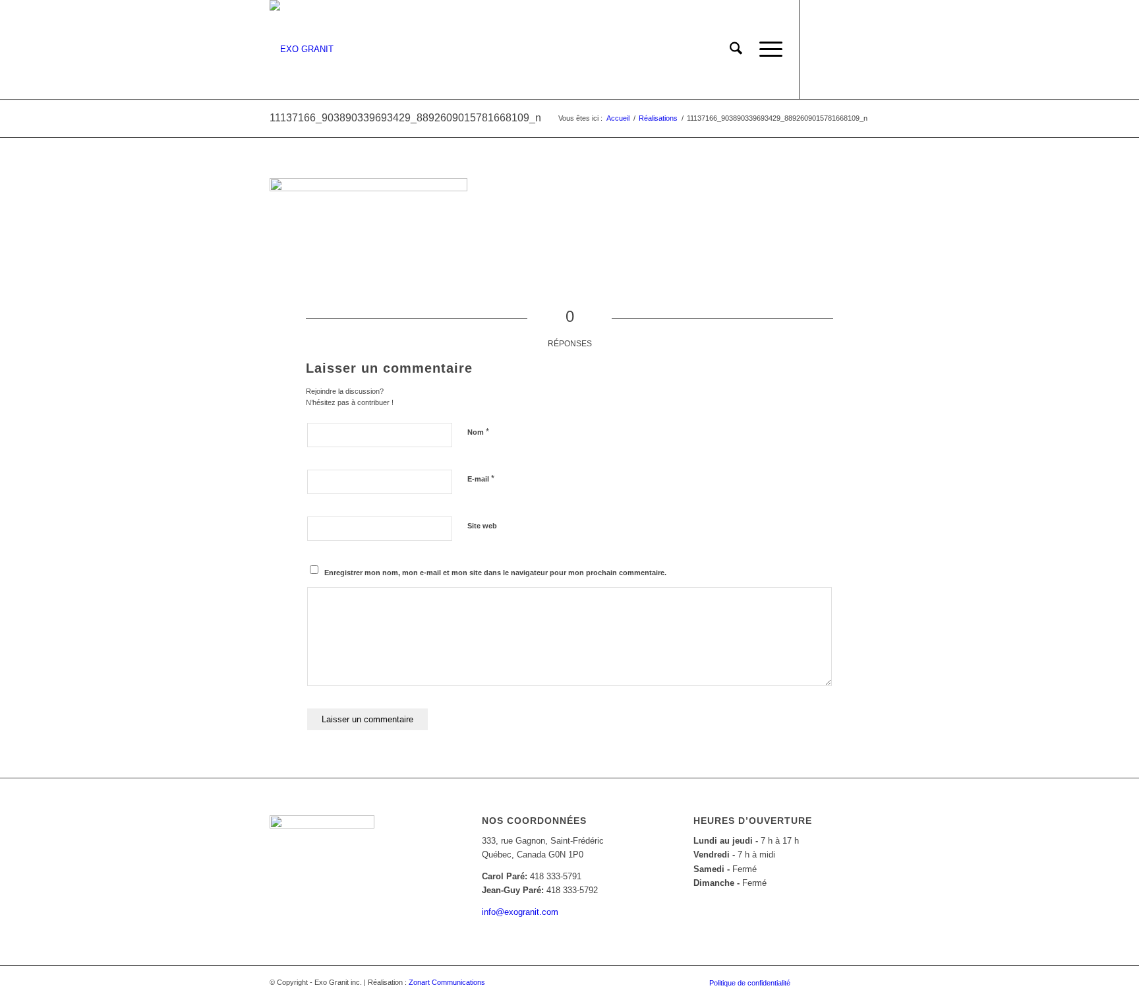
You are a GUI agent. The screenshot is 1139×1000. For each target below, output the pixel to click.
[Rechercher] (736, 49)
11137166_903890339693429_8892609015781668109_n (405, 117)
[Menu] (766, 49)
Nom (478, 432)
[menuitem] (736, 49)
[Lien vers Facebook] (820, 49)
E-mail (480, 479)
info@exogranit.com (520, 912)
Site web (482, 526)
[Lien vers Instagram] (840, 49)
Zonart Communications (447, 982)
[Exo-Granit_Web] (302, 49)
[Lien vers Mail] (859, 49)
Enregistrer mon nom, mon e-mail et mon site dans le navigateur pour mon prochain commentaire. (495, 573)
